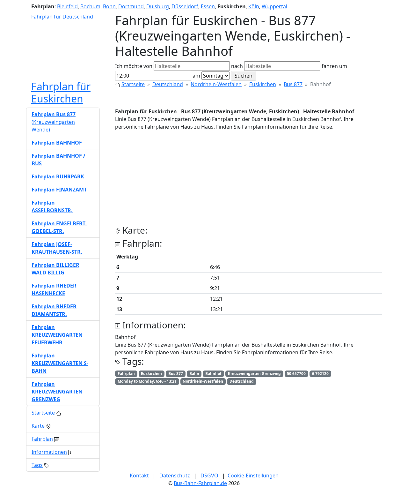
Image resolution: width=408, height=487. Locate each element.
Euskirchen (262, 84)
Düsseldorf (184, 6)
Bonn (109, 6)
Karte (38, 425)
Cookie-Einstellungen (253, 475)
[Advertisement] (248, 180)
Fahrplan (42, 438)
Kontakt (139, 475)
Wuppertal (274, 6)
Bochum (90, 6)
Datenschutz (174, 475)
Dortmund (131, 6)
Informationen (49, 451)
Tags (37, 464)
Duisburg (157, 6)
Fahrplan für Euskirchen (61, 92)
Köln (253, 6)
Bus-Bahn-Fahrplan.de (200, 483)
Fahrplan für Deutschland (62, 16)
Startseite (133, 84)
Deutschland (167, 84)
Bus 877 (293, 84)
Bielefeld (67, 6)
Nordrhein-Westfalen (216, 84)
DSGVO (209, 475)
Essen (208, 6)
